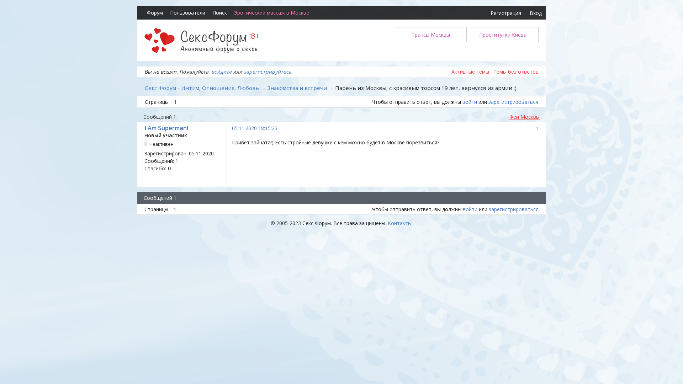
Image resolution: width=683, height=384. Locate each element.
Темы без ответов (516, 71)
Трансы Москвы (431, 34)
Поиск (219, 12)
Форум (155, 12)
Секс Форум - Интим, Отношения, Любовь (202, 87)
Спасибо (154, 168)
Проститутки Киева (502, 34)
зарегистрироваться (513, 101)
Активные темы (470, 71)
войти (469, 101)
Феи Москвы (524, 116)
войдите (221, 71)
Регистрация (506, 13)
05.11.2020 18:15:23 (254, 128)
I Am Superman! (166, 128)
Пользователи (187, 12)
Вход (536, 13)
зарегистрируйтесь (267, 71)
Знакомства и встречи (297, 87)
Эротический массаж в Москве (271, 12)
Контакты (400, 223)
